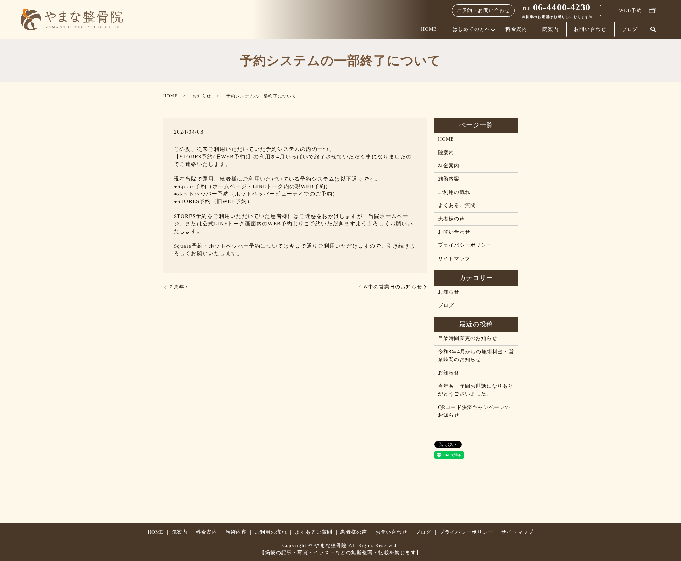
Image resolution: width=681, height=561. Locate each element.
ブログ (630, 29)
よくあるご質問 (457, 205)
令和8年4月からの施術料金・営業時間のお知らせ (476, 355)
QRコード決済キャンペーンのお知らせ (474, 411)
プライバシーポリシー (465, 245)
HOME (429, 29)
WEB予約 (630, 10)
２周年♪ (178, 287)
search (653, 29)
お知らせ (202, 96)
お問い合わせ (590, 29)
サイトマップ (454, 258)
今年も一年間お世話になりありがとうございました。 (476, 390)
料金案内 (516, 29)
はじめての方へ (471, 29)
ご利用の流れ (454, 192)
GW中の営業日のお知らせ (390, 287)
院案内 (550, 29)
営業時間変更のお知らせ (467, 338)
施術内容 (449, 178)
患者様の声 (451, 218)
